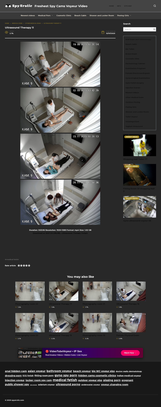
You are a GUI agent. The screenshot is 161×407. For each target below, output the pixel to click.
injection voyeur (15, 380)
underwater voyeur (90, 384)
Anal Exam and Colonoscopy (138, 39)
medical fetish (12, 259)
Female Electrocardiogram (138, 73)
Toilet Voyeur (132, 117)
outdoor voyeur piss (90, 380)
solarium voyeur (46, 384)
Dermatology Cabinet (135, 63)
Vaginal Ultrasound (134, 126)
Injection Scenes (133, 88)
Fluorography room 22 (26, 304)
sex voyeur (33, 385)
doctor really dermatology (129, 371)
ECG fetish (28, 375)
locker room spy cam (39, 380)
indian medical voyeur (129, 375)
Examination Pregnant (135, 68)
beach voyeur (82, 371)
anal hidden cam (16, 371)
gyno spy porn (66, 375)
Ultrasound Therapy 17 (60, 304)
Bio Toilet (130, 49)
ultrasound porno (68, 384)
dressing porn (13, 375)
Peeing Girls (123, 15)
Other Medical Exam (135, 97)
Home (111, 6)
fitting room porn (44, 375)
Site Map (128, 6)
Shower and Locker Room (102, 15)
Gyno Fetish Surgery (135, 83)
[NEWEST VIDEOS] (139, 155)
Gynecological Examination (138, 78)
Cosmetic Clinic (63, 15)
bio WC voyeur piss (103, 371)
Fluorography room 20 (26, 335)
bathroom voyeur (59, 371)
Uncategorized (132, 121)
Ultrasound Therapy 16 (127, 304)
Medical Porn (44, 15)
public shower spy (17, 384)
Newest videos (28, 15)
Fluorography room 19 (94, 335)
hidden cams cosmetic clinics (97, 375)
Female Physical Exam (127, 335)
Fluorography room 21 (94, 304)
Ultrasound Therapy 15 (60, 335)
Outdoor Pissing (133, 102)
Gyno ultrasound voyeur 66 (137, 221)
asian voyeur (37, 371)
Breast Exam (131, 54)
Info (119, 6)
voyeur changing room (114, 384)
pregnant (127, 380)
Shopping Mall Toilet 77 (135, 159)
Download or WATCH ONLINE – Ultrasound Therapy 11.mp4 (60, 233)
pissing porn (112, 380)
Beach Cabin (80, 15)
